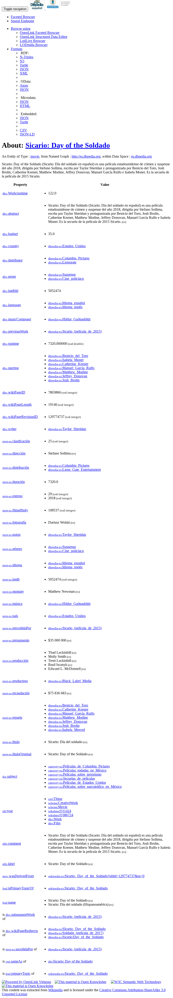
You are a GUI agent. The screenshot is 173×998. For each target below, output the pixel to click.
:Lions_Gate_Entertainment (74, 469)
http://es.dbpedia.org (86, 156)
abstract (10, 213)
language (11, 305)
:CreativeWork (63, 803)
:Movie (57, 807)
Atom (24, 85)
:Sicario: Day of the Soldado (70, 961)
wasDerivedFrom (18, 876)
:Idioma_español (66, 303)
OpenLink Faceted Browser (39, 33)
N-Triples (26, 57)
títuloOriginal (16, 754)
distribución (15, 467)
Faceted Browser (23, 17)
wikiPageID (13, 392)
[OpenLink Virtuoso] (26, 982)
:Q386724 (60, 815)
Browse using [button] (20, 28)
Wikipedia (55, 990)
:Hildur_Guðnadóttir (69, 319)
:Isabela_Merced (66, 730)
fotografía (14, 522)
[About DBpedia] (37, 9)
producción (15, 660)
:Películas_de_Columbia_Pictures (79, 766)
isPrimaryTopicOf (18, 888)
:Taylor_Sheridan (67, 429)
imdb (11, 579)
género (12, 549)
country (10, 246)
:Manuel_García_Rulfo (71, 368)
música (12, 604)
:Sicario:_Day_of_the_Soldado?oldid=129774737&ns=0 (96, 876)
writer (9, 429)
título (11, 742)
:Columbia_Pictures (68, 258)
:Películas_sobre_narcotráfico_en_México (85, 786)
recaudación (16, 693)
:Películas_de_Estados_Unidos (77, 782)
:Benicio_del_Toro (68, 356)
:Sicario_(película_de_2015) (75, 331)
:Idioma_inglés (65, 307)
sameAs (14, 961)
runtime (10, 343)
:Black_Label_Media (69, 681)
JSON (24, 69)
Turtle (24, 65)
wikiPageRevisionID (20, 417)
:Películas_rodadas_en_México (77, 770)
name (9, 902)
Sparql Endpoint (22, 21)
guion (11, 534)
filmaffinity (15, 510)
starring (10, 368)
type (7, 811)
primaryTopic (18, 973)
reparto (12, 717)
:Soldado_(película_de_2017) (75, 933)
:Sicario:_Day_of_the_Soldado (78, 888)
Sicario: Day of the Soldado (67, 145)
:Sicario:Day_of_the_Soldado (76, 937)
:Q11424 (59, 811)
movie (34, 156)
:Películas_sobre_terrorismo (74, 774)
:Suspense (62, 274)
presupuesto (15, 640)
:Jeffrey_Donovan (67, 376)
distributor (12, 260)
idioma (12, 565)
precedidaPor (16, 628)
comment (11, 843)
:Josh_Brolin (64, 380)
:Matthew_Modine (68, 372)
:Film (54, 823)
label (8, 864)
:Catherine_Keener (68, 364)
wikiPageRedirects (22, 931)
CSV (23, 130)
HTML (25, 106)
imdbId (10, 291)
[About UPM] (59, 9)
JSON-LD (27, 134)
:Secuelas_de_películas (71, 778)
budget (10, 234)
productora (15, 681)
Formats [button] (16, 49)
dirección (13, 453)
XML (24, 73)
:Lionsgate (62, 262)
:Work (55, 819)
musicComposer (16, 319)
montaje (13, 591)
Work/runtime (15, 193)
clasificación (16, 441)
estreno (12, 496)
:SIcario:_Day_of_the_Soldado (77, 929)
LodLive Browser (32, 41)
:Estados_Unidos (67, 246)
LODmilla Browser (34, 45)
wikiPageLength (17, 404)
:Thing (55, 799)
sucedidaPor (19, 949)
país (10, 616)
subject (9, 776)
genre (9, 276)
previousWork (15, 331)
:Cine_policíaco (66, 278)
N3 (22, 61)
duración (13, 482)
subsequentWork (20, 914)
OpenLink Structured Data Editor (43, 37)
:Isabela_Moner (66, 360)
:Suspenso (62, 547)
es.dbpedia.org (141, 156)
